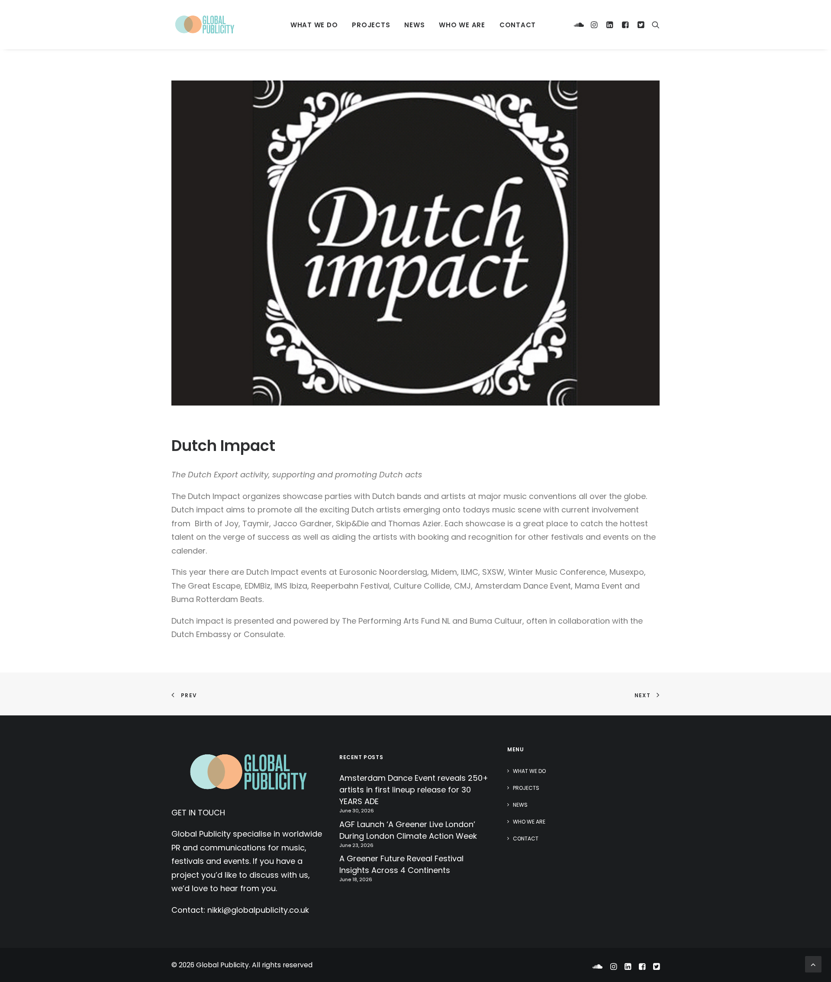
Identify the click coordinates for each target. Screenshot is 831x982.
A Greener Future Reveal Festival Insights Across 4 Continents (401, 864)
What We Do (314, 24)
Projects (371, 24)
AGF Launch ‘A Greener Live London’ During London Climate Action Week (408, 830)
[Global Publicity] (204, 25)
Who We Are (462, 24)
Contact (517, 24)
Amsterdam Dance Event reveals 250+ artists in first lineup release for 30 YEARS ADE (413, 790)
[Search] (654, 24)
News (414, 24)
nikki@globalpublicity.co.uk (258, 910)
